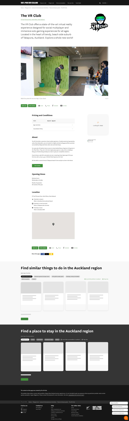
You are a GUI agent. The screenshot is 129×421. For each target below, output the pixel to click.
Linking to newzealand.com (57, 412)
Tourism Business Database (77, 415)
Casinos (34, 279)
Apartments (39, 339)
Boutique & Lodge (49, 339)
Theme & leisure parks (26, 276)
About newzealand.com (56, 409)
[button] (43, 3)
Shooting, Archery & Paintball (72, 276)
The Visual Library (75, 409)
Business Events (74, 412)
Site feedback (39, 407)
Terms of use (53, 414)
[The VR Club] (98, 23)
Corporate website (75, 414)
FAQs (52, 407)
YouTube (24, 412)
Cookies (52, 417)
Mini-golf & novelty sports (57, 276)
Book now (24, 105)
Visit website (32, 105)
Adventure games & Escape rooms (41, 276)
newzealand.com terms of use (76, 395)
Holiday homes (25, 339)
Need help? (38, 409)
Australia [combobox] (104, 3)
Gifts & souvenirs (25, 279)
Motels (57, 339)
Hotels (32, 339)
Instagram (25, 409)
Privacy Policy (54, 415)
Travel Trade (74, 410)
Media (72, 407)
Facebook (25, 410)
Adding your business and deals (58, 410)
